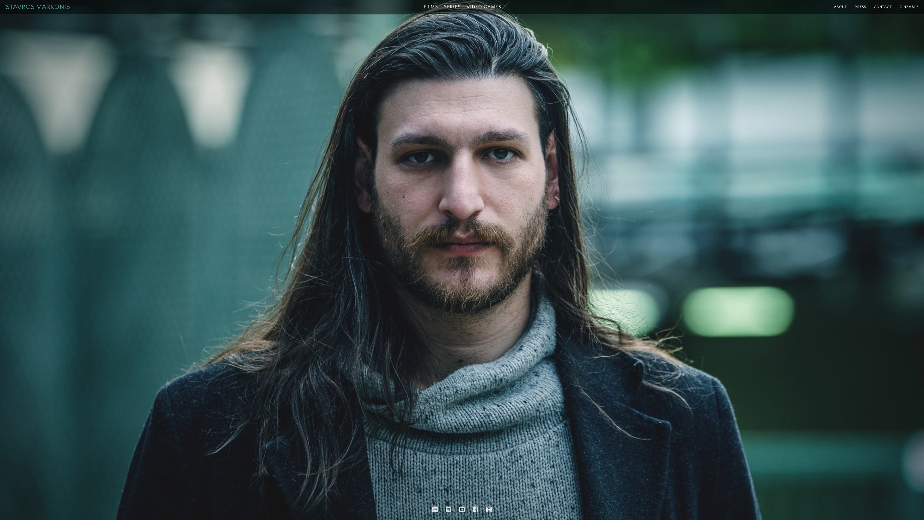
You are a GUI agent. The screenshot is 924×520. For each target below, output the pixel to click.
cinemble (909, 7)
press (860, 7)
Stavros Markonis (38, 7)
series (452, 7)
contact (883, 7)
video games (484, 7)
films (431, 7)
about (840, 7)
